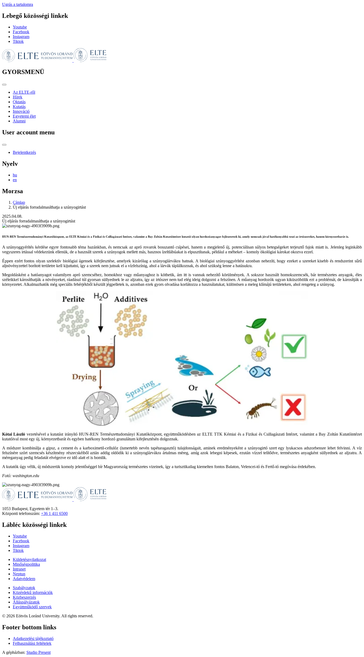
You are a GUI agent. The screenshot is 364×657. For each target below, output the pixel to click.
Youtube (20, 27)
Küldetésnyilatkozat (29, 559)
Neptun (19, 574)
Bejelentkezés (24, 152)
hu (15, 175)
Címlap (19, 202)
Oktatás (19, 102)
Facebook (21, 32)
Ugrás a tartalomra (17, 4)
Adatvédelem (24, 578)
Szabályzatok (24, 587)
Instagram (21, 36)
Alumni (19, 121)
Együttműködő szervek (32, 607)
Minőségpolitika (26, 564)
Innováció (21, 111)
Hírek (17, 97)
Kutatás (19, 106)
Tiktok (18, 41)
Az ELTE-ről (24, 92)
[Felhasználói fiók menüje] (4, 145)
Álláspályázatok (26, 602)
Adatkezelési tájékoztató (33, 638)
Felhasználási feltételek (32, 643)
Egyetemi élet (24, 116)
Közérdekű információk (33, 592)
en (15, 179)
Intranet (19, 569)
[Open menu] (4, 84)
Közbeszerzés (24, 597)
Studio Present (38, 652)
